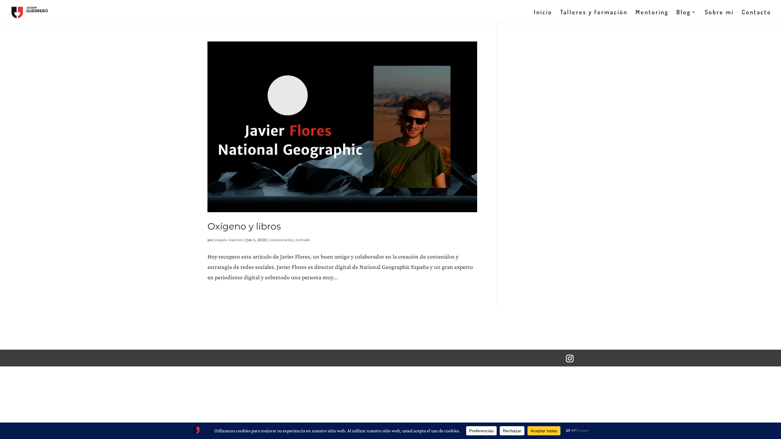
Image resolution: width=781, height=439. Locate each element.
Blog (683, 13)
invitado (303, 239)
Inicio (543, 13)
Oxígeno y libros (244, 226)
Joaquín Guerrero (228, 239)
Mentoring (651, 13)
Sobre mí (719, 13)
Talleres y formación (594, 13)
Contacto (756, 13)
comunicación (281, 239)
